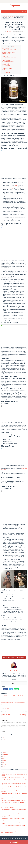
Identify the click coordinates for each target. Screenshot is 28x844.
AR (2, 838)
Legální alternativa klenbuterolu (9, 49)
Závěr (3, 69)
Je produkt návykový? (7, 59)
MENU (24, 11)
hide (13, 46)
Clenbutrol (7, 708)
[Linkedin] (12, 683)
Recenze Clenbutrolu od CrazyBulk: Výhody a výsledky (12, 699)
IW (21, 838)
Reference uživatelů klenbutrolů (8, 67)
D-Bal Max (4, 760)
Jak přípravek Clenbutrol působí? (8, 52)
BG (4, 838)
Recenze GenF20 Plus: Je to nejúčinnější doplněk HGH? (13, 777)
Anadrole (4, 739)
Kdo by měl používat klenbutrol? (8, 61)
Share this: (6, 71)
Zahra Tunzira (5, 720)
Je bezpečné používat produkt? (9, 57)
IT (25, 838)
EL (19, 838)
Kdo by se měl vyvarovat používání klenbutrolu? (11, 63)
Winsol (5, 469)
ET (12, 838)
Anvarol (22, 468)
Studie (16, 185)
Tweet (11, 689)
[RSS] (14, 1)
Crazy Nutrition (5, 754)
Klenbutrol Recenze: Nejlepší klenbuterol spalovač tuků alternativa (6, 713)
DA (8, 838)
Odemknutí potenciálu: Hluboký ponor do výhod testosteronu (13, 813)
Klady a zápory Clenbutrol (7, 68)
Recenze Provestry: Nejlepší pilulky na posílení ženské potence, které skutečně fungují (12, 831)
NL (10, 838)
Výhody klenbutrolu (6, 53)
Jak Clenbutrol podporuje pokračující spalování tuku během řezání (12, 696)
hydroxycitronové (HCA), (8, 188)
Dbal (3, 762)
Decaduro (4, 764)
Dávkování (5, 56)
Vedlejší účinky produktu (6, 60)
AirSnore (4, 737)
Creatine (4, 756)
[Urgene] (14, 5)
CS (6, 838)
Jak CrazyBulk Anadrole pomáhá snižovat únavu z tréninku (13, 800)
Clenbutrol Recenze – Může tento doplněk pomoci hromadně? (21, 713)
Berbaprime (4, 743)
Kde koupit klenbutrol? (6, 65)
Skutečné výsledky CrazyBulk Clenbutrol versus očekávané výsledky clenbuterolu (13, 703)
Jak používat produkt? (6, 55)
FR (15, 838)
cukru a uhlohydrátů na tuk (8, 190)
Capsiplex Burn (5, 748)
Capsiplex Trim (5, 750)
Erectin (3, 766)
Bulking (3, 746)
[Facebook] (16, 683)
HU (23, 838)
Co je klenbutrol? (5, 48)
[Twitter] (14, 683)
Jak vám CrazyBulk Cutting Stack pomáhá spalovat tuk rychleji (14, 829)
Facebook (5, 689)
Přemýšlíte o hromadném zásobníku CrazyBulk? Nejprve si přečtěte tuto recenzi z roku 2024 (13, 806)
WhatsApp (16, 689)
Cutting (3, 758)
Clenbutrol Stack (5, 64)
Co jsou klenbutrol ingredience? (8, 51)
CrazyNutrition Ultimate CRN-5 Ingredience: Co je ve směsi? (13, 772)
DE (17, 838)
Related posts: (6, 72)
